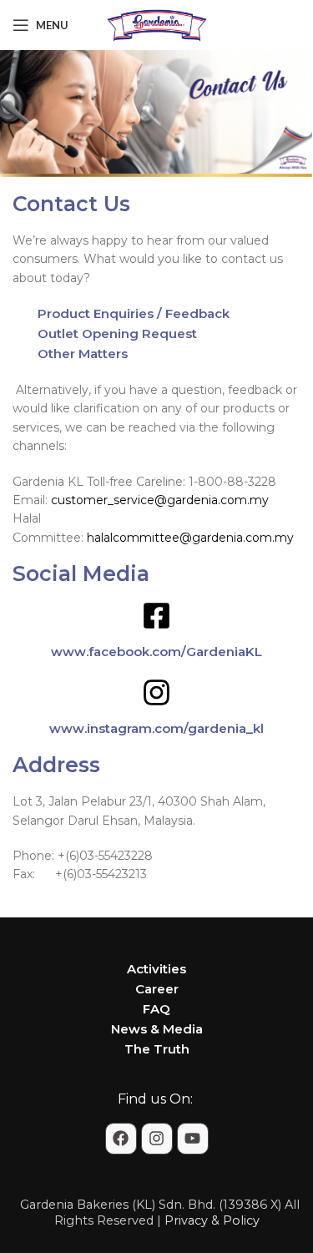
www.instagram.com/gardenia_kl (156, 728)
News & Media (157, 1029)
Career (157, 989)
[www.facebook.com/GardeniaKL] (156, 615)
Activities (156, 969)
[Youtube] (193, 1138)
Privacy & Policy (212, 1220)
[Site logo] (157, 24)
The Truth (156, 1049)
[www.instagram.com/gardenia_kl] (156, 692)
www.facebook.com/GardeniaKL (156, 651)
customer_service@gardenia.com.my (160, 500)
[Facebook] (121, 1138)
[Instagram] (157, 1138)
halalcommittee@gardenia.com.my (190, 537)
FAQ (156, 1009)
